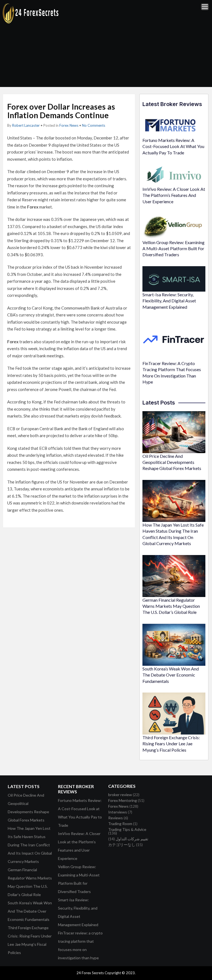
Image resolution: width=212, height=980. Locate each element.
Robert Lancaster (26, 125)
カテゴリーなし (121, 844)
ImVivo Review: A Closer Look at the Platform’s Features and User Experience (173, 195)
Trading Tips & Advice (127, 829)
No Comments (93, 125)
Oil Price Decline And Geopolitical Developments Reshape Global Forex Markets (171, 462)
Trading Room (120, 823)
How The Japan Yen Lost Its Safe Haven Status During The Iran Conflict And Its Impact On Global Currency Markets (30, 845)
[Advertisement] (139, 43)
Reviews (115, 817)
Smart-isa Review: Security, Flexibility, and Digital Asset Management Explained (169, 301)
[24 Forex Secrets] (31, 22)
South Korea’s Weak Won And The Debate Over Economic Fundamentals (170, 675)
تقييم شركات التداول (132, 838)
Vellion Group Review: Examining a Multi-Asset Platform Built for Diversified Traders (173, 248)
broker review (120, 794)
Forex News (68, 125)
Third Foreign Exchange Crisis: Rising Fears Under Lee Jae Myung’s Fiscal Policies (171, 743)
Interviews (117, 812)
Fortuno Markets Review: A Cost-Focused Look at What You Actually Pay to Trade (173, 146)
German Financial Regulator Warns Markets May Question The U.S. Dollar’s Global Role (171, 606)
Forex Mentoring (122, 800)
